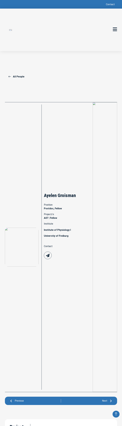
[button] (110, 4)
